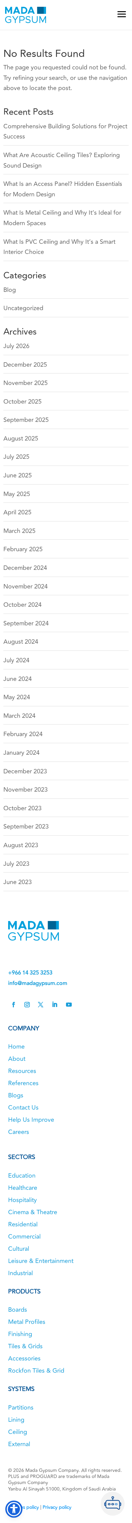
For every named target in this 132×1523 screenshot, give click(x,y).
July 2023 (16, 863)
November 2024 (25, 586)
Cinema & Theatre (32, 1212)
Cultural (18, 1248)
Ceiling (17, 1432)
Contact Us (23, 1107)
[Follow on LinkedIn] (54, 1004)
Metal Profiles (26, 1322)
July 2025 (16, 457)
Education (22, 1175)
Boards (17, 1309)
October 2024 (22, 604)
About (16, 1059)
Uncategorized (23, 308)
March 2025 (19, 531)
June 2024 (17, 679)
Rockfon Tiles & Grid (36, 1370)
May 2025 (16, 494)
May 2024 (16, 697)
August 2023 (20, 845)
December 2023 (25, 771)
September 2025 (26, 420)
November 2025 (25, 383)
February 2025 (23, 549)
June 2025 (17, 475)
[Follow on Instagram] (27, 1004)
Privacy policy (57, 1507)
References (23, 1083)
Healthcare (22, 1188)
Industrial (20, 1273)
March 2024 (19, 716)
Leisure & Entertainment (40, 1261)
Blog (9, 290)
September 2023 (26, 826)
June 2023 (17, 882)
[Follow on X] (40, 1004)
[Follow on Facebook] (13, 1004)
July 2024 (16, 660)
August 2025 (20, 438)
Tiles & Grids (25, 1346)
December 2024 (25, 568)
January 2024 (21, 752)
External (19, 1444)
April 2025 (17, 512)
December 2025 (25, 364)
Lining (16, 1419)
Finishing (20, 1334)
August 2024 (20, 641)
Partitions (21, 1407)
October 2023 (22, 808)
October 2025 (22, 401)
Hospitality (22, 1200)
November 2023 (25, 789)
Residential (23, 1224)
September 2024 (26, 623)
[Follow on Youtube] (68, 1004)
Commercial (24, 1236)
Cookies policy (23, 1507)
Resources (22, 1071)
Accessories (24, 1358)
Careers (18, 1132)
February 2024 (23, 734)
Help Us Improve (31, 1119)
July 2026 (16, 346)
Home (16, 1046)
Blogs (15, 1095)
